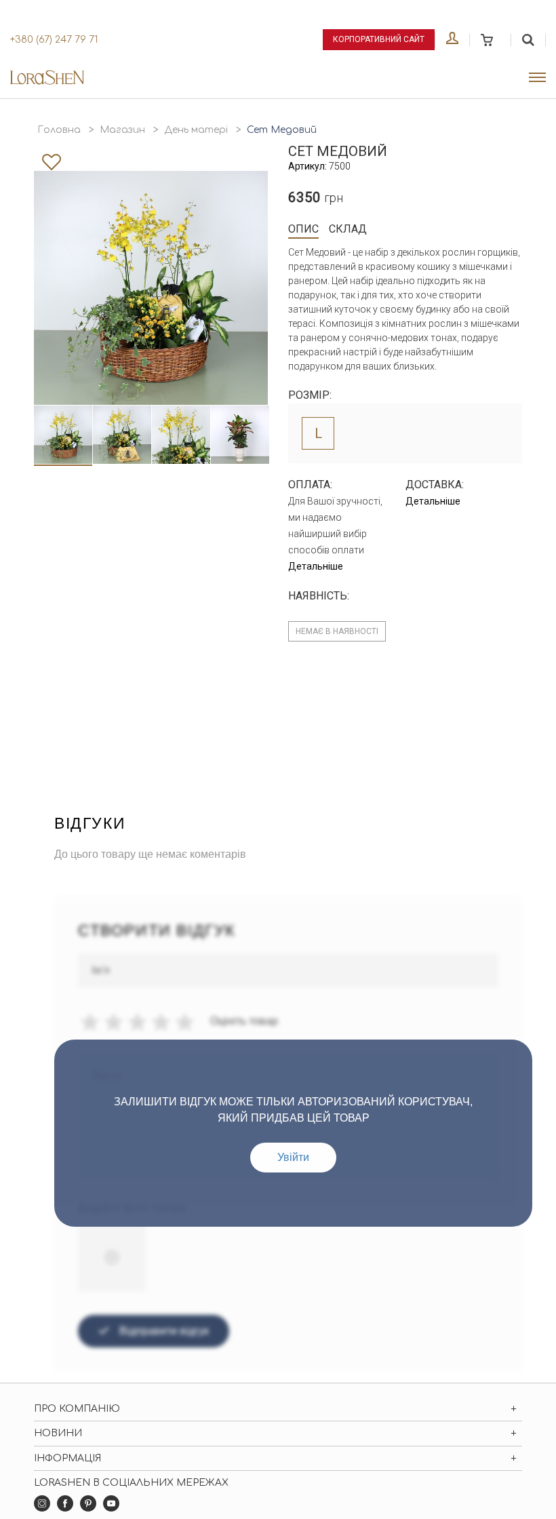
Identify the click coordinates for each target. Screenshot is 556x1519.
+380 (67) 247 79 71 (54, 40)
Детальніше (315, 566)
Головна (59, 130)
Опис (303, 228)
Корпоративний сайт (378, 39)
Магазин (122, 130)
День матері (196, 130)
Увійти (293, 1157)
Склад (348, 228)
